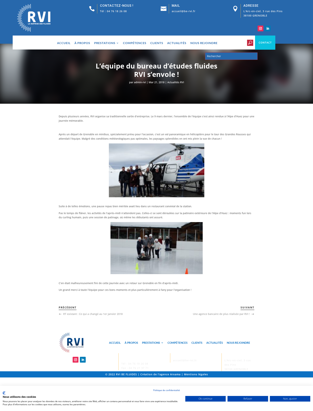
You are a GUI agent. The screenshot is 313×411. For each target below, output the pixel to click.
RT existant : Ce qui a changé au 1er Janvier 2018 (93, 314)
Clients (156, 43)
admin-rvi (140, 82)
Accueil (63, 43)
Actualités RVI (175, 82)
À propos (82, 43)
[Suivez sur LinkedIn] (268, 28)
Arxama (175, 374)
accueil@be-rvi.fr (183, 11)
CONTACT (265, 42)
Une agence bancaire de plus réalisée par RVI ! (221, 314)
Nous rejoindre (204, 43)
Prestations (104, 43)
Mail (176, 5)
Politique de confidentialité (166, 390)
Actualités (176, 43)
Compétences (134, 43)
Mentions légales (196, 374)
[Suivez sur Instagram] (260, 28)
